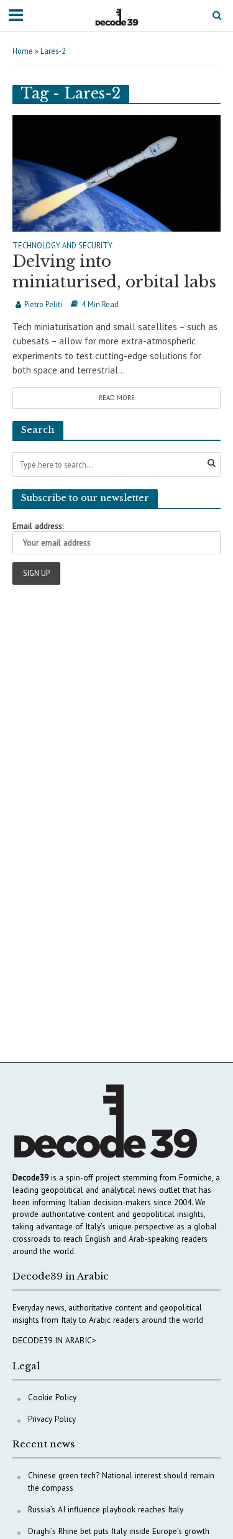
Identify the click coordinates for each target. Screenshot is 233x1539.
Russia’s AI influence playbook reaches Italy (105, 1509)
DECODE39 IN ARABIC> (54, 1340)
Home (22, 51)
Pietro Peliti (43, 304)
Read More (117, 397)
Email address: (37, 525)
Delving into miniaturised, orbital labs (114, 271)
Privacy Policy (52, 1418)
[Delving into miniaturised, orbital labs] (116, 172)
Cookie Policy (52, 1397)
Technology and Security (62, 246)
